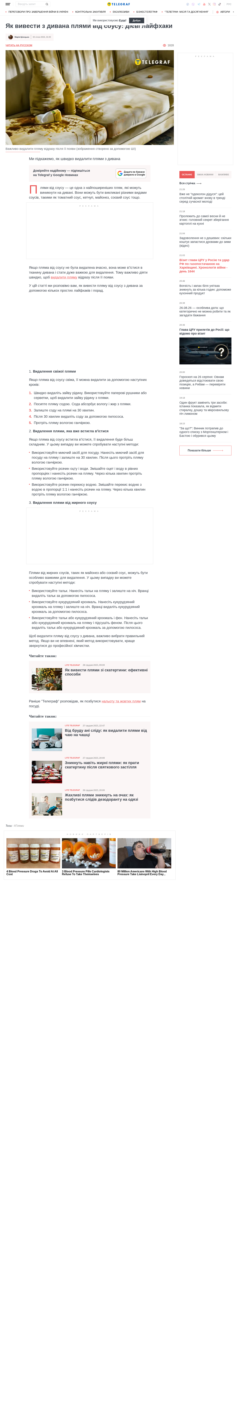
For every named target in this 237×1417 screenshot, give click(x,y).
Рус (229, 4)
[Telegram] (199, 4)
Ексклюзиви (121, 11)
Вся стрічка (187, 183)
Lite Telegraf (72, 665)
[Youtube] (204, 4)
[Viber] (193, 4)
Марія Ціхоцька (22, 37)
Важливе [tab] (223, 174)
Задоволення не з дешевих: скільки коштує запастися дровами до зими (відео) (205, 241)
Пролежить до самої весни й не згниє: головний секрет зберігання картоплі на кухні (204, 219)
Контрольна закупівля (90, 11)
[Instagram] (214, 4)
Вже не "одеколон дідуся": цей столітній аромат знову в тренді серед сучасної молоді (202, 197)
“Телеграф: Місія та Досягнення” (187, 11)
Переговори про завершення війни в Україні (38, 11)
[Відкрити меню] (8, 4)
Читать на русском (19, 45)
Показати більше (199, 450)
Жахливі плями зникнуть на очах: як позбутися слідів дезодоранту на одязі (101, 797)
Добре (137, 20)
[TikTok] (219, 4)
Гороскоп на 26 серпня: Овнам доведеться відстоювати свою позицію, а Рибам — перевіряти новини (202, 382)
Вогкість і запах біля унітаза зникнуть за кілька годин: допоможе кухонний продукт (205, 289)
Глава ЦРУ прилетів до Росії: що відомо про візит (204, 331)
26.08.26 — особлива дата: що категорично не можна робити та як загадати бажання (205, 311)
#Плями (19, 825)
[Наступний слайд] (233, 12)
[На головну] (118, 4)
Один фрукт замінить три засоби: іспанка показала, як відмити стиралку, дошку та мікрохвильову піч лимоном (204, 408)
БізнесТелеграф (147, 11)
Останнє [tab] (187, 174)
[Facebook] (187, 4)
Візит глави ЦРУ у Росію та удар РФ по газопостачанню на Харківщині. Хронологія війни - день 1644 (204, 265)
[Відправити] (46, 4)
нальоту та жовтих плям (121, 701)
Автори (225, 11)
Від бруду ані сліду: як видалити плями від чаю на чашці (106, 732)
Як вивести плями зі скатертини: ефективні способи (106, 672)
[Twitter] (209, 4)
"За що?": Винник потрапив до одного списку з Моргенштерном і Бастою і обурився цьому (203, 432)
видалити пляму (64, 277)
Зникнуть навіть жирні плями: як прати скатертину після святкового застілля (102, 765)
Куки (122, 20)
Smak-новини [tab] (205, 174)
